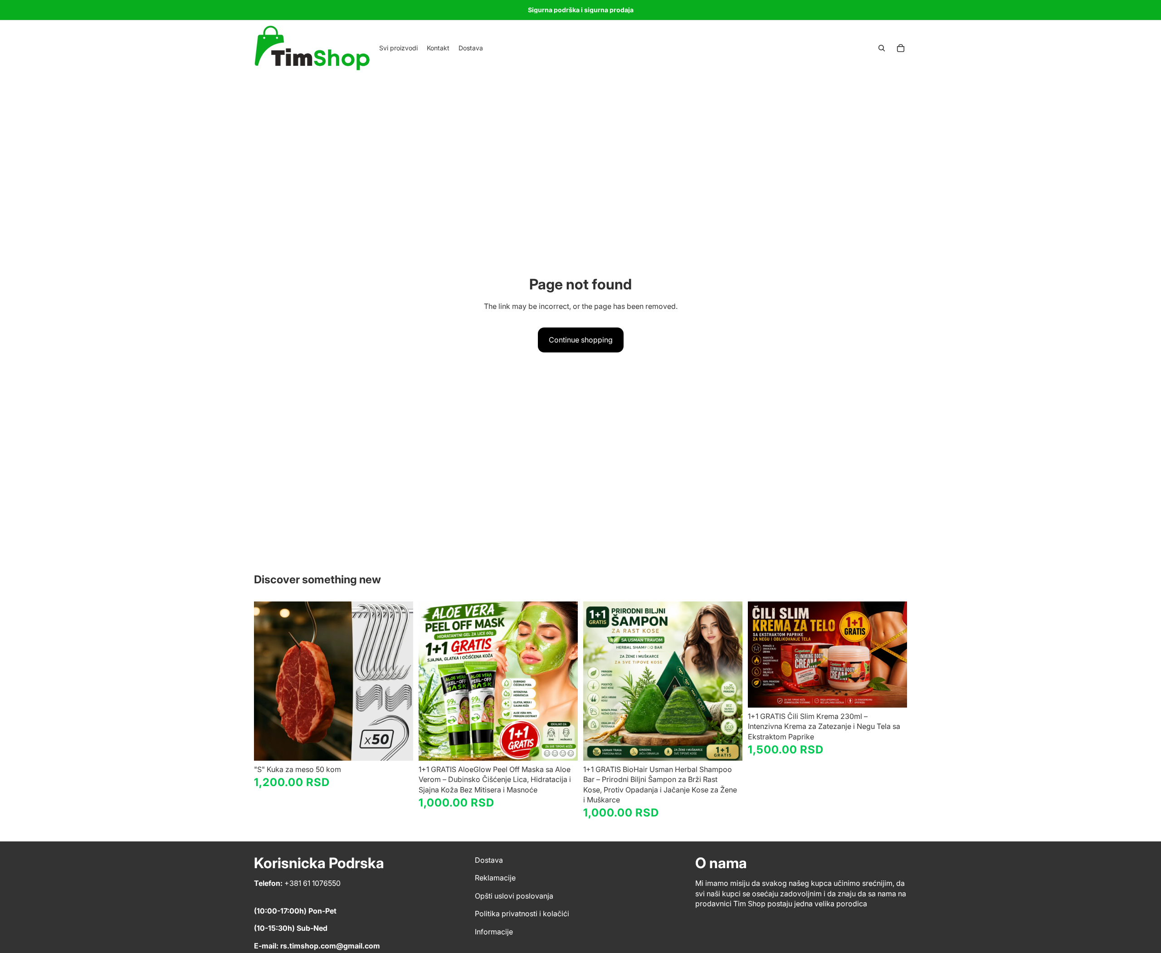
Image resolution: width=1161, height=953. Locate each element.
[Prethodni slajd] (267, 681)
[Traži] (882, 48)
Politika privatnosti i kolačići (522, 913)
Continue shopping (581, 339)
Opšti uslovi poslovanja (514, 895)
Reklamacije (495, 878)
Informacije (494, 931)
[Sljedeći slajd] (399, 681)
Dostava (489, 860)
